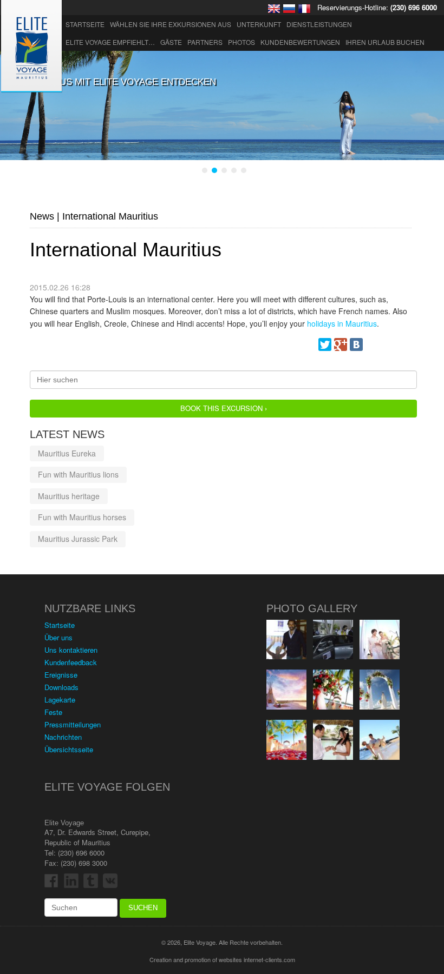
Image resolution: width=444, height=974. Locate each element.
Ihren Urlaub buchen (385, 42)
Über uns (58, 637)
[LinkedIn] (403, 344)
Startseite (85, 24)
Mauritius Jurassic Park (77, 538)
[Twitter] (324, 344)
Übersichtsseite (68, 749)
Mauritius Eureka (67, 453)
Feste (53, 712)
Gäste (171, 42)
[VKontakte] (356, 344)
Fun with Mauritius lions (78, 474)
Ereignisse (60, 675)
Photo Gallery (311, 608)
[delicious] (387, 344)
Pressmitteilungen (72, 724)
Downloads (61, 687)
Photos (241, 42)
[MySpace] (371, 344)
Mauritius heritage (69, 496)
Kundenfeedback (70, 662)
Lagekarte (59, 699)
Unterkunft (259, 24)
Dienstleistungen (319, 24)
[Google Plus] (340, 344)
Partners (205, 42)
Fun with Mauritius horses (82, 517)
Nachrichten (63, 737)
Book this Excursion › (223, 408)
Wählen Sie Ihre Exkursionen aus (170, 24)
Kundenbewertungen (300, 42)
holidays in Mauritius (342, 323)
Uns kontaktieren (70, 650)
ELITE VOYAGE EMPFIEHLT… (110, 42)
